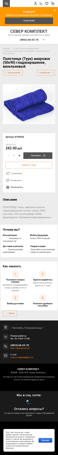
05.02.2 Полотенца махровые (26, 48)
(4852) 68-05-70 (29, 40)
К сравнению (16, 173)
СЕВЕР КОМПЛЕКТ (28, 31)
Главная (6, 48)
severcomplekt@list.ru (21, 357)
